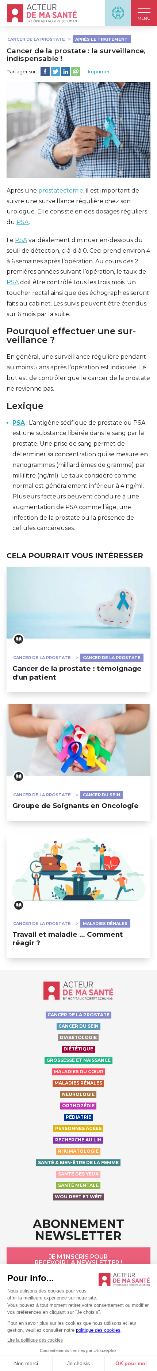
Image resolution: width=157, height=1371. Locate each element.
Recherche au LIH (78, 1139)
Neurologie (78, 1094)
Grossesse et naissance (78, 1060)
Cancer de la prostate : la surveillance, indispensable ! (76, 54)
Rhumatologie (78, 1151)
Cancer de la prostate (36, 39)
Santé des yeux (78, 1174)
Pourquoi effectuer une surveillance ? (71, 335)
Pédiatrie (78, 1117)
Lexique (25, 406)
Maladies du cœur (78, 1071)
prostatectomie (60, 190)
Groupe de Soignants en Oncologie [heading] (75, 805)
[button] (144, 13)
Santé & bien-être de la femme (78, 1162)
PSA (22, 222)
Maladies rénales (105, 923)
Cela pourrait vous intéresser (75, 555)
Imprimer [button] (99, 71)
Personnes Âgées (78, 1128)
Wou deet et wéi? (78, 1196)
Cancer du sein (101, 794)
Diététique (78, 1049)
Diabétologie (78, 1037)
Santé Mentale (78, 1185)
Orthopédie (78, 1105)
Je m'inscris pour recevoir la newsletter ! (78, 1259)
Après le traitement (101, 39)
